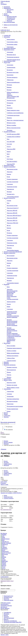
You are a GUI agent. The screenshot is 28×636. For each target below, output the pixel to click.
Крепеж (9, 174)
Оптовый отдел (11, 18)
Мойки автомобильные (13, 353)
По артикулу (9, 426)
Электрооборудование (13, 196)
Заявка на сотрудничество (11, 24)
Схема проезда (11, 19)
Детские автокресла (12, 77)
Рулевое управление (12, 179)
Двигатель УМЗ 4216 (12, 223)
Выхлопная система (12, 169)
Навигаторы (10, 404)
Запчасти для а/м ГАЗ (9, 198)
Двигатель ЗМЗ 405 (12, 213)
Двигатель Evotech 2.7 (13, 208)
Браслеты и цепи (11, 382)
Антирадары (10, 396)
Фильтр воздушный (12, 321)
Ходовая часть (10, 194)
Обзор (5, 495)
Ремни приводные (12, 296)
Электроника (7, 389)
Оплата (9, 11)
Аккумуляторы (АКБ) (9, 61)
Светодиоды (10, 47)
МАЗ (8, 154)
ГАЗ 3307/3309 (11, 141)
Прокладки (10, 295)
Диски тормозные (11, 313)
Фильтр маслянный (12, 322)
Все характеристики (6, 509)
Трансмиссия (10, 189)
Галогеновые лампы (12, 42)
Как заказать (10, 9)
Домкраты (9, 95)
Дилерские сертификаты (10, 620)
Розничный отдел (8, 596)
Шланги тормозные (12, 317)
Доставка (9, 12)
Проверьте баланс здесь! (7, 581)
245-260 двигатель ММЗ (13, 134)
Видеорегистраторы (12, 401)
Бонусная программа (9, 22)
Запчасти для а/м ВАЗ (9, 166)
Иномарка (6, 613)
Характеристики (8, 497)
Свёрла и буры (11, 358)
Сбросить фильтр (5, 1)
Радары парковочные (12, 409)
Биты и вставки (11, 345)
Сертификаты (7, 612)
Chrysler (9, 200)
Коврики (9, 87)
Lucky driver (4, 481)
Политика (6, 598)
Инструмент (7, 343)
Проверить (3, 591)
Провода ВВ (10, 293)
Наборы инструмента (12, 355)
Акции (5, 13)
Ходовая (9, 327)
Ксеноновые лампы (12, 44)
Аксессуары (7, 62)
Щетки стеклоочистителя (13, 127)
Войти (5, 27)
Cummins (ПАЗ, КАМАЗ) (13, 136)
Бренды (6, 412)
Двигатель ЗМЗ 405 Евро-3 (14, 215)
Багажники (10, 70)
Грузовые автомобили (9, 131)
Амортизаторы (11, 329)
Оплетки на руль (11, 100)
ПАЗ (8, 156)
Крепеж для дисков (12, 385)
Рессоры (9, 332)
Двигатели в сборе (9, 165)
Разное (8, 411)
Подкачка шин (11, 98)
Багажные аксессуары (12, 72)
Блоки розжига (11, 39)
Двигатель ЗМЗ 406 (12, 218)
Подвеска (9, 233)
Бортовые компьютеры (13, 399)
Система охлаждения (12, 181)
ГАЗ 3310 (9, 144)
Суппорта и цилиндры (13, 315)
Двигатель (9, 171)
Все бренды (4, 533)
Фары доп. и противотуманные (15, 120)
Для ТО (9, 93)
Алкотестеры (10, 391)
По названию (9, 429)
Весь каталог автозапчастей (8, 422)
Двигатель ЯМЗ (11, 149)
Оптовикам (7, 6)
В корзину (3, 483)
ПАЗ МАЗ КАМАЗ (12, 161)
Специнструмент (11, 360)
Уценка (6, 414)
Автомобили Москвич (10, 48)
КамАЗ (9, 151)
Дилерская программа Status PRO (12, 622)
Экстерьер (9, 130)
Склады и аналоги (8, 498)
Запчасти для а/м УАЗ (9, 253)
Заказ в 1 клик (4, 484)
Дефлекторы (10, 80)
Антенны (9, 394)
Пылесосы (9, 108)
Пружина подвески (12, 330)
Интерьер (9, 84)
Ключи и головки (11, 350)
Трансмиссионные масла (13, 59)
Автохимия (10, 52)
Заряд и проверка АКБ (13, 96)
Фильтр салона (11, 324)
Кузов (8, 176)
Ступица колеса (11, 339)
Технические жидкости (13, 57)
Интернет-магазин (12, 16)
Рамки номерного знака (13, 110)
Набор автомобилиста (13, 92)
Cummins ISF (7, 35)
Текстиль (6, 417)
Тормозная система (12, 186)
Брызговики (10, 75)
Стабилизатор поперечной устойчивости (14, 337)
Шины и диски (8, 380)
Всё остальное (10, 255)
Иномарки (6, 284)
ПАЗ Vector (10, 159)
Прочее (9, 105)
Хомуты (9, 374)
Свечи (8, 297)
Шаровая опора (11, 340)
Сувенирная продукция (13, 115)
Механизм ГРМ (11, 292)
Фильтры (9, 191)
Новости (6, 619)
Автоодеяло (10, 65)
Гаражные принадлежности (14, 348)
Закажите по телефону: (11, 493)
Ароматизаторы (11, 67)
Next (8, 139)
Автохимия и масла (9, 49)
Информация (7, 8)
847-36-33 (5, 30)
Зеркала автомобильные (13, 82)
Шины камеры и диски (13, 387)
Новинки (6, 362)
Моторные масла (11, 54)
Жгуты (8, 225)
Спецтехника (7, 378)
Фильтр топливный (12, 325)
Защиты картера (11, 301)
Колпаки (9, 89)
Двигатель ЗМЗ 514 (12, 220)
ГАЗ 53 (8, 146)
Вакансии (9, 20)
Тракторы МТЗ (11, 164)
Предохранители (11, 369)
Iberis (8, 287)
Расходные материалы (9, 364)
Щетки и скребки (11, 125)
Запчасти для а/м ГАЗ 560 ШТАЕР (13, 251)
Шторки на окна (11, 122)
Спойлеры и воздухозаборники (15, 112)
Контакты (6, 15)
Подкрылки (10, 103)
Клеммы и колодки (12, 367)
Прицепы (6, 363)
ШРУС (8, 341)
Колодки (9, 314)
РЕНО (8, 306)
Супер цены (7, 415)
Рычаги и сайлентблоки (13, 334)
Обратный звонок (8, 600)
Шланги (9, 377)
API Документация (9, 618)
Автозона (6, 616)
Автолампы (7, 37)
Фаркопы (9, 117)
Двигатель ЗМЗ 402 (12, 210)
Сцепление (10, 184)
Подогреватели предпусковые (15, 406)
